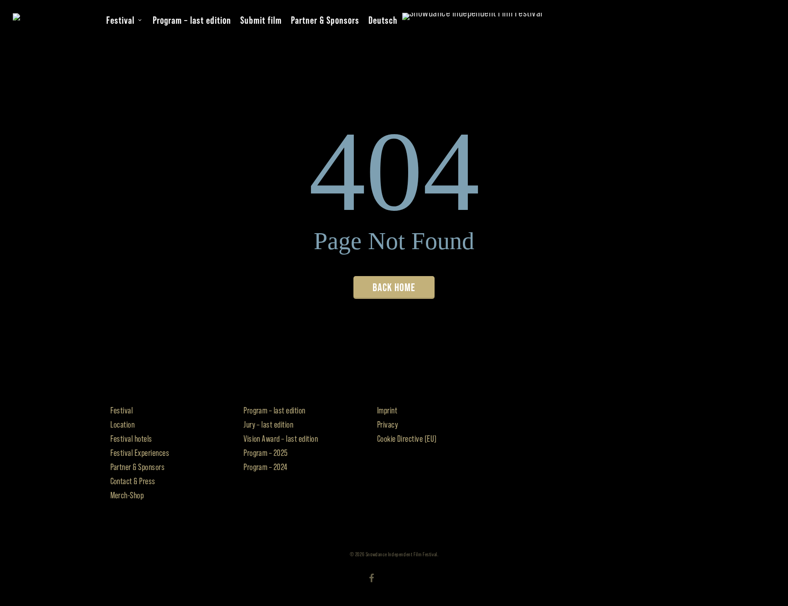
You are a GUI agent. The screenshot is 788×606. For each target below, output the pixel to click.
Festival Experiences (140, 453)
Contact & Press (133, 481)
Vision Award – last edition (281, 439)
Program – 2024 (266, 467)
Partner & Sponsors (137, 467)
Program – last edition (275, 410)
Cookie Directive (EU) (407, 439)
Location (122, 424)
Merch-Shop (127, 495)
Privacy (387, 424)
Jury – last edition (268, 424)
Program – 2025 (266, 453)
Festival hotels (131, 439)
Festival (121, 410)
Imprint (387, 410)
